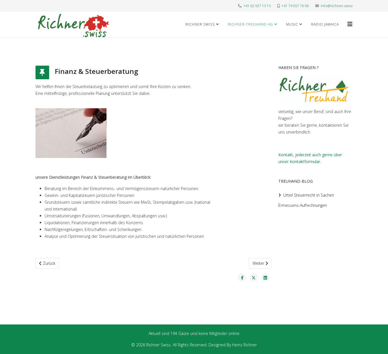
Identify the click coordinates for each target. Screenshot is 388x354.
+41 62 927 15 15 (257, 5)
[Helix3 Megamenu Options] (349, 24)
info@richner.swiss (336, 5)
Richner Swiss (200, 24)
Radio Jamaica (325, 24)
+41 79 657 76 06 (295, 5)
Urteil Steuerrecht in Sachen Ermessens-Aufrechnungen (306, 200)
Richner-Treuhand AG (250, 24)
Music (292, 24)
